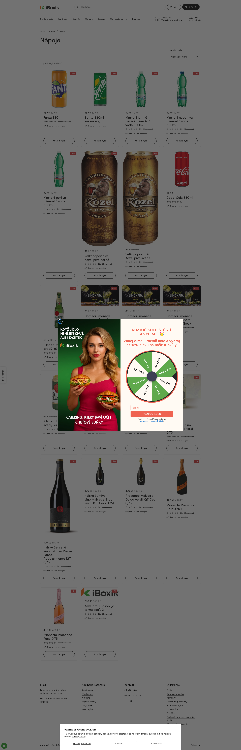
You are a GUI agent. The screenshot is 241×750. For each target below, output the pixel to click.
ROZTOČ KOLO (152, 414)
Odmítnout (156, 743)
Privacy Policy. (79, 736)
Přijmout (119, 743)
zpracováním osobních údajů (151, 421)
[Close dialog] (60, 322)
